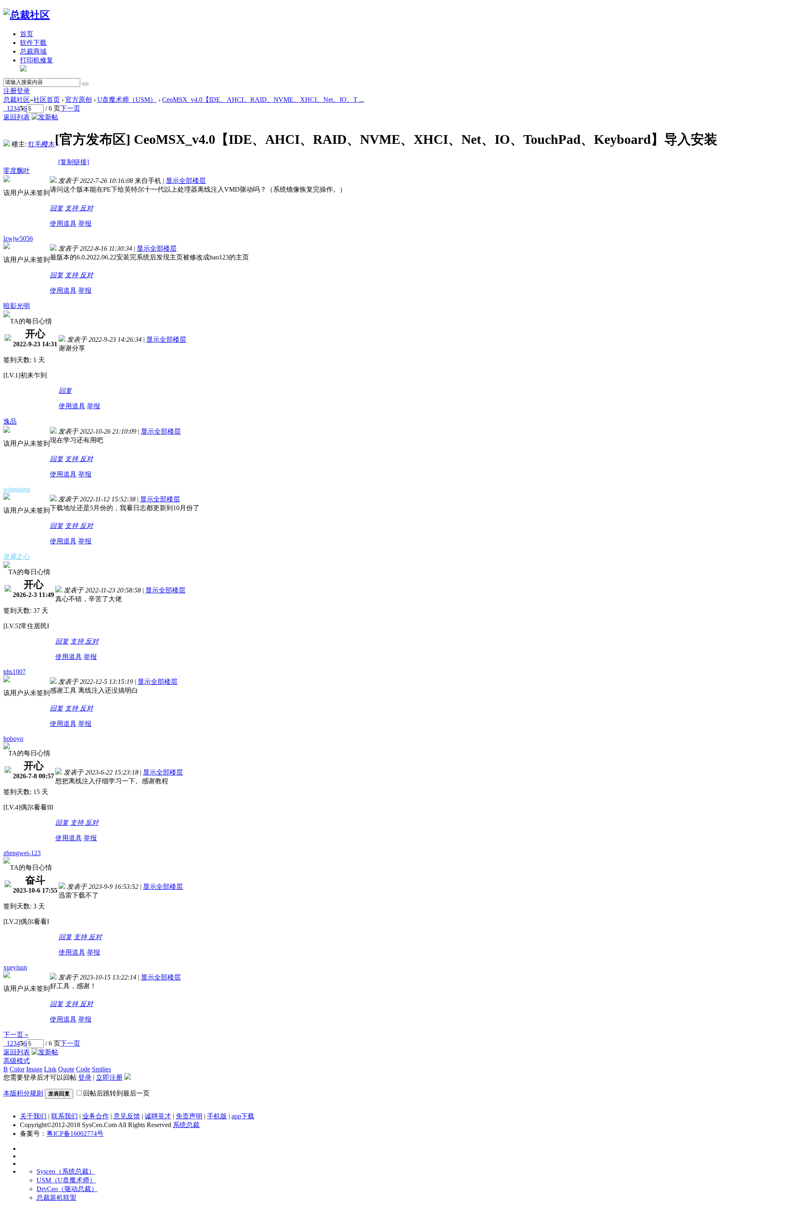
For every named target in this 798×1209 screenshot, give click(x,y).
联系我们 (64, 1116)
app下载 (243, 1116)
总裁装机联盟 (56, 1197)
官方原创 (78, 99)
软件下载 (33, 42)
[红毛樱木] (6, 144)
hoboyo (13, 738)
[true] (85, 84)
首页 (26, 33)
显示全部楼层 (186, 180)
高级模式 (16, 1060)
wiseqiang (16, 489)
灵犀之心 (16, 556)
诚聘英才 (158, 1116)
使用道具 (63, 223)
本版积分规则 (23, 1093)
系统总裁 (186, 1124)
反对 (86, 208)
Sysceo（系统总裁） (66, 1171)
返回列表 (16, 117)
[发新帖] (45, 117)
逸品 (10, 421)
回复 (56, 208)
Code (83, 1069)
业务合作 (95, 1116)
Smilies (101, 1069)
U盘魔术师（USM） (127, 99)
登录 (23, 90)
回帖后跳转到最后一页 (116, 1093)
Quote (66, 1069)
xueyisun (15, 967)
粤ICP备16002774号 (75, 1133)
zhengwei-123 (22, 852)
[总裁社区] (26, 15)
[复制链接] (73, 161)
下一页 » (15, 1034)
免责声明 (189, 1116)
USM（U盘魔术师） (66, 1180)
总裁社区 (16, 99)
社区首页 (46, 99)
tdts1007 (14, 671)
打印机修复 (36, 60)
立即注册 (109, 1077)
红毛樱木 (41, 144)
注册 (10, 90)
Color (17, 1069)
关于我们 (33, 1116)
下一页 (70, 108)
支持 (72, 208)
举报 (84, 223)
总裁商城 (33, 51)
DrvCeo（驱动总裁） (67, 1188)
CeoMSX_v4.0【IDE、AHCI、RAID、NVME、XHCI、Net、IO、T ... (263, 99)
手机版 (217, 1116)
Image (34, 1069)
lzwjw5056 (18, 238)
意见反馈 (126, 1116)
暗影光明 (16, 305)
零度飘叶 (16, 170)
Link (50, 1069)
